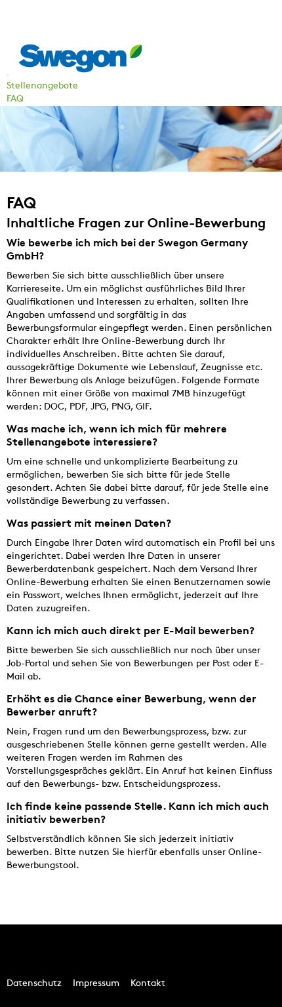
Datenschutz (34, 984)
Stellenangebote (42, 86)
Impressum (96, 984)
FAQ (15, 99)
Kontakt (148, 984)
